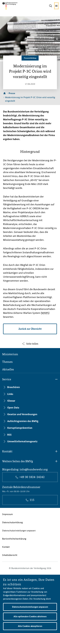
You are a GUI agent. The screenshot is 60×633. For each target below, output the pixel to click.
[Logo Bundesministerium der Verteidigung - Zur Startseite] (14, 6)
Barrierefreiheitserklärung (14, 538)
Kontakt (6, 547)
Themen (7, 362)
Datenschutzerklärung (12, 522)
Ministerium (10, 354)
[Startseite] (4, 93)
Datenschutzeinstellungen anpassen (19, 530)
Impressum (7, 514)
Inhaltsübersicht (9, 555)
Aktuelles (8, 369)
